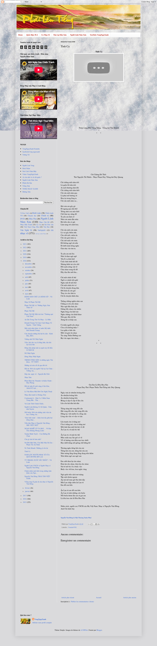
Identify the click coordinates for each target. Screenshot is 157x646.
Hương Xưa (26, 192)
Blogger (99, 630)
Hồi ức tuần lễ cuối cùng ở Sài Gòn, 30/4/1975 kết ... (37, 387)
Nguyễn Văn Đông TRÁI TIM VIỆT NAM (37, 477)
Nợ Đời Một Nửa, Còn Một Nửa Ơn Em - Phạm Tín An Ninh (39, 443)
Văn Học (46, 227)
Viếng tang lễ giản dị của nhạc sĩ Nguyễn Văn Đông (39, 483)
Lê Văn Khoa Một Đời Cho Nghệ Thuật (38, 391)
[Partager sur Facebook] (96, 524)
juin (26, 283)
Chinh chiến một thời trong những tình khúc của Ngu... (38, 472)
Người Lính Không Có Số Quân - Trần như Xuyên (38, 408)
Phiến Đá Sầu (27, 183)
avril (27, 290)
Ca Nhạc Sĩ (45, 35)
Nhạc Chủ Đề (44, 222)
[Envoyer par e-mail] (89, 524)
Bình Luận (36, 212)
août (26, 277)
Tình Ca (27, 451)
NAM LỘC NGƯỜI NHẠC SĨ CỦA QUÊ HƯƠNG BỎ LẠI (37, 455)
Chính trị (45, 215)
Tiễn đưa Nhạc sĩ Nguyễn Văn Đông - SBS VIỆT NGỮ (38, 424)
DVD (22, 218)
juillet (27, 280)
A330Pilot (84, 630)
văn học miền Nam (40, 234)
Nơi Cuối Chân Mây (29, 171)
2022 (25, 247)
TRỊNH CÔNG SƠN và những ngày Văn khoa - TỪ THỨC (39, 361)
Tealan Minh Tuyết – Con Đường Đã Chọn (37, 435)
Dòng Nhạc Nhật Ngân (32, 356)
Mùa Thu (32, 218)
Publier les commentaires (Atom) (82, 601)
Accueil (98, 597)
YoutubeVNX (72, 527)
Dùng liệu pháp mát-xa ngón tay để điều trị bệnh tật (38, 349)
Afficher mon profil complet (42, 622)
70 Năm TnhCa (25, 213)
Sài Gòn (39, 225)
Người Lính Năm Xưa (78, 35)
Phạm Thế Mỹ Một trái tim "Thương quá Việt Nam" (39, 315)
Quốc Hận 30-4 (32, 35)
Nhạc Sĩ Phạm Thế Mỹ (32, 302)
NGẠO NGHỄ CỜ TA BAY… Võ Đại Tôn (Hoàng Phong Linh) (38, 429)
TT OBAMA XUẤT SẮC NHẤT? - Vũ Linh (38, 461)
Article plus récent (67, 597)
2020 (25, 254)
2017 (25, 495)
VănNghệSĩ (42, 230)
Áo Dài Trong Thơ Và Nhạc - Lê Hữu (38, 319)
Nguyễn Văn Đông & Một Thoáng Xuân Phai (76, 517)
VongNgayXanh (40, 619)
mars (27, 294)
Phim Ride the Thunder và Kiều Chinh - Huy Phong (38, 382)
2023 (25, 244)
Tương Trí (26, 154)
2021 (25, 251)
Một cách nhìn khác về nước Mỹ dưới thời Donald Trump (37, 329)
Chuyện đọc (32, 215)
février (27, 488)
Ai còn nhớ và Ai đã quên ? (32, 177)
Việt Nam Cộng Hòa (31, 227)
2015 (25, 502)
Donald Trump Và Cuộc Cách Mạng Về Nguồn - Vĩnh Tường (38, 324)
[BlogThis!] (91, 524)
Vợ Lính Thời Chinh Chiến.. (34, 403)
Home (20, 35)
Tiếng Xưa (26, 186)
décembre (28, 264)
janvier (27, 491)
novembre (28, 267)
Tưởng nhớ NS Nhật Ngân (34, 339)
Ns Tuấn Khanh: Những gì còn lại (36, 448)
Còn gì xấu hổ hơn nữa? (33, 439)
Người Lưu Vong (28, 165)
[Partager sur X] (94, 524)
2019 (25, 257)
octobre (28, 270)
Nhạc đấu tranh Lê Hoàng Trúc (35, 395)
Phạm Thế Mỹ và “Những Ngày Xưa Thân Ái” (37, 306)
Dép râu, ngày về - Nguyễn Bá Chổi (37, 374)
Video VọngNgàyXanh (30, 174)
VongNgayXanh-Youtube (31, 149)
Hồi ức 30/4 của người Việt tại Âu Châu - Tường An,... (39, 369)
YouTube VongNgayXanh (99, 35)
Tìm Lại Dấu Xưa (59, 35)
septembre (29, 273)
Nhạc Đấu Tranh (26, 224)
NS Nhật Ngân (30, 353)
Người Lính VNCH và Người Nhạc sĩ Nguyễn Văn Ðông (37, 466)
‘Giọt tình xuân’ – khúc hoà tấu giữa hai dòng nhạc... (38, 419)
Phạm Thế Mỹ (29, 311)
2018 (25, 261)
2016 (25, 499)
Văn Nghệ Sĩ (26, 230)
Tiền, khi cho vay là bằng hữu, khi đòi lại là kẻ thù (38, 343)
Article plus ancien (129, 597)
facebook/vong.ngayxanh (31, 152)
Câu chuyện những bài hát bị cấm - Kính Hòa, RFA (39, 334)
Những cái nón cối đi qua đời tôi (36, 365)
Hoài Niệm (26, 168)
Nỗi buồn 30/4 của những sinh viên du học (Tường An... (38, 413)
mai (26, 287)
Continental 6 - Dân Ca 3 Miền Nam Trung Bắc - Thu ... (37, 399)
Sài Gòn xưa (48, 224)
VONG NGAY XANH (30, 189)
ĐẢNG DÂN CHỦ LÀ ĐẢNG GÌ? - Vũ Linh (38, 297)
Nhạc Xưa (28, 377)
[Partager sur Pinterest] (98, 524)
